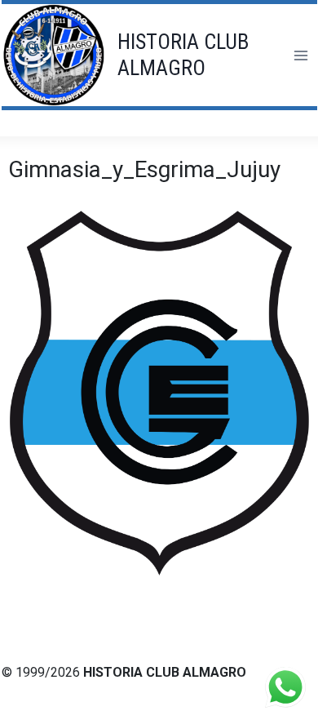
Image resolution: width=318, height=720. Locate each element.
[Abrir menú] (300, 55)
